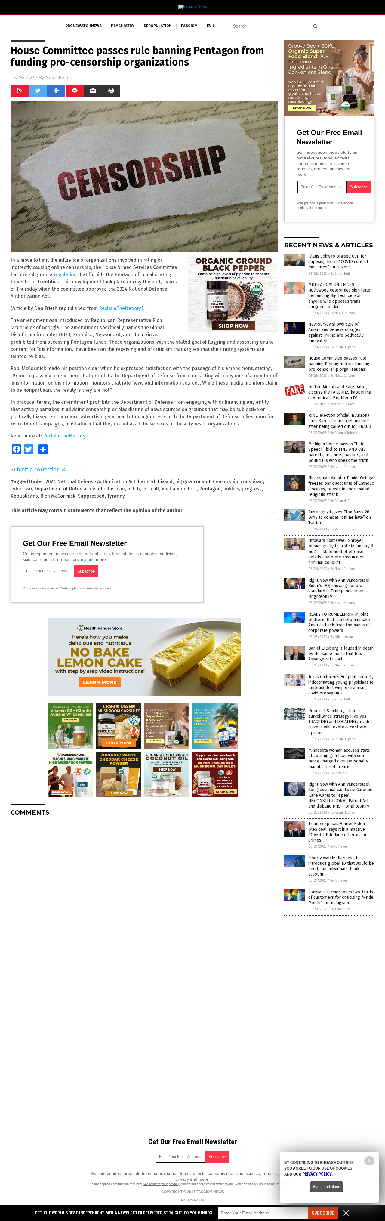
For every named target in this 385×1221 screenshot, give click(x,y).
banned (146, 481)
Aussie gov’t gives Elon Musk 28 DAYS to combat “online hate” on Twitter (339, 517)
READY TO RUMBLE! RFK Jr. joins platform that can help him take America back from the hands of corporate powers (339, 622)
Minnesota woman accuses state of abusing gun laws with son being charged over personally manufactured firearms (339, 758)
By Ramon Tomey (343, 529)
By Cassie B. (339, 773)
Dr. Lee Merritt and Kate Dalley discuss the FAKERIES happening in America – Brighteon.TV (339, 392)
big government (193, 481)
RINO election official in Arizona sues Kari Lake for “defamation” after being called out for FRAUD (339, 421)
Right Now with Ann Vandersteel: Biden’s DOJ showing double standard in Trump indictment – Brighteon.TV (339, 588)
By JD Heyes (339, 847)
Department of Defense (61, 489)
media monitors (179, 489)
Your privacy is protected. (41, 588)
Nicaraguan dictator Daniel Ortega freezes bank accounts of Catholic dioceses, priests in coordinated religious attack (341, 486)
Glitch (133, 489)
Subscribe (323, 1213)
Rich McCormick (57, 496)
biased (165, 481)
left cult (150, 489)
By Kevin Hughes (343, 347)
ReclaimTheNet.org (120, 308)
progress (252, 489)
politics (231, 489)
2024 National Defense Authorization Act (90, 481)
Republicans (24, 496)
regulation (65, 274)
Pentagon (210, 489)
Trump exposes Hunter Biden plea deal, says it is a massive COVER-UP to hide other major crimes (337, 832)
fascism (189, 26)
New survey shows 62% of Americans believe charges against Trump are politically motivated (336, 332)
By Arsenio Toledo (343, 433)
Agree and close (326, 1186)
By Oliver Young (342, 637)
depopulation (158, 26)
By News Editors (343, 313)
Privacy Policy (192, 1200)
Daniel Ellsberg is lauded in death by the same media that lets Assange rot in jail (341, 654)
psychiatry (122, 26)
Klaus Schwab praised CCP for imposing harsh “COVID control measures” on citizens (338, 262)
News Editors (59, 77)
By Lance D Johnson (344, 467)
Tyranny (116, 496)
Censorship (225, 481)
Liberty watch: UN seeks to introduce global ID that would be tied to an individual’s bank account (341, 866)
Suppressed (91, 496)
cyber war (21, 489)
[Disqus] (144, 896)
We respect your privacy (161, 1184)
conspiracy (252, 481)
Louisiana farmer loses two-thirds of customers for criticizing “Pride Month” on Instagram (340, 897)
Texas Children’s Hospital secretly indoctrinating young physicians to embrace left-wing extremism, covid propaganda (341, 685)
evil (211, 26)
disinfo (97, 489)
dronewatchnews (83, 26)
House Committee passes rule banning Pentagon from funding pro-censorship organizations (338, 364)
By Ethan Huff (340, 274)
